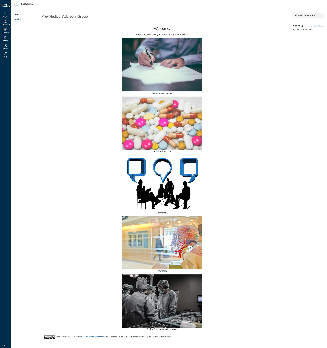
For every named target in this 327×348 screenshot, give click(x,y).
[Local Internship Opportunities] (162, 301)
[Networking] (162, 243)
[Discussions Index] (162, 183)
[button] (5, 47)
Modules (18, 19)
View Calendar (318, 26)
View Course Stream (306, 15)
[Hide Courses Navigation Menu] (16, 5)
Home (17, 15)
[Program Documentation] (162, 65)
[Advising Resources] (162, 123)
